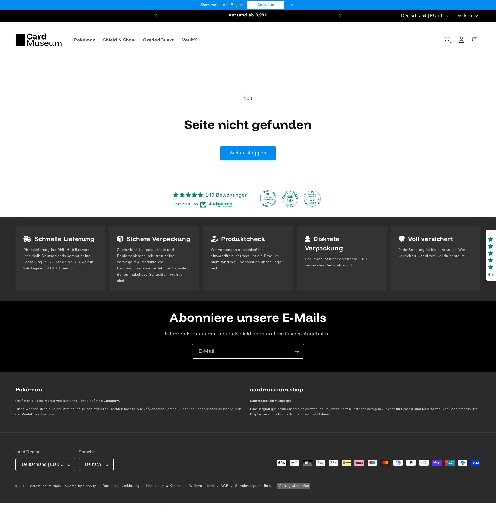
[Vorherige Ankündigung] (156, 16)
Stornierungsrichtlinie (253, 486)
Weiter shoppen (248, 153)
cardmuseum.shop (45, 486)
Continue (266, 5)
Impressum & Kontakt (164, 486)
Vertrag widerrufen (293, 486)
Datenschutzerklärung (121, 486)
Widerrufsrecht (201, 486)
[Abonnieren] (297, 351)
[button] (447, 40)
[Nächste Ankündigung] (340, 16)
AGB (225, 486)
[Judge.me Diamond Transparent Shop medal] (268, 198)
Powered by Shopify (79, 486)
